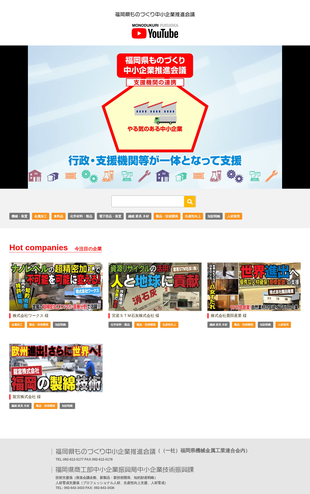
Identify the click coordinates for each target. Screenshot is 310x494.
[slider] (150, 185)
